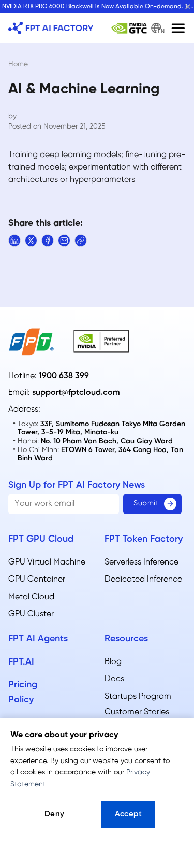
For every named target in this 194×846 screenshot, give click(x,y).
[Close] (188, 7)
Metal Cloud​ (31, 597)
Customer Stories (137, 712)
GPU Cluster (31, 614)
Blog (113, 661)
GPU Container (36, 579)
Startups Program (138, 696)
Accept (128, 814)
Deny (54, 814)
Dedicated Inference (143, 579)
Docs (114, 678)
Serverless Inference (141, 562)
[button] (178, 28)
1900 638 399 (64, 376)
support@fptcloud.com (76, 392)
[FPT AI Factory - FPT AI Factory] (50, 28)
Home (18, 64)
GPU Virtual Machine (46, 562)
